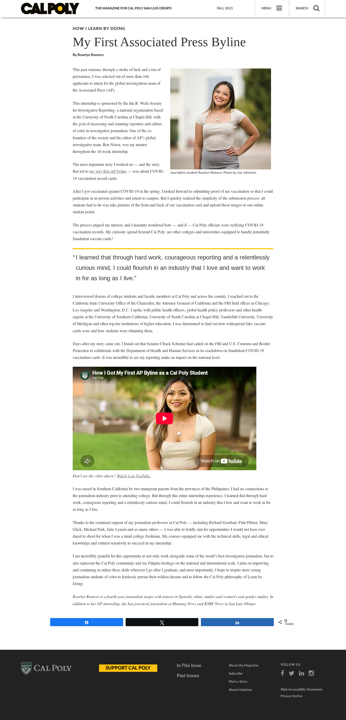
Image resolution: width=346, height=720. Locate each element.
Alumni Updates (240, 690)
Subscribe (236, 673)
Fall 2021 (225, 8)
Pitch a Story (238, 681)
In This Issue (189, 665)
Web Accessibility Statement (301, 689)
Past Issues (188, 676)
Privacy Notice (291, 696)
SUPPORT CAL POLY (128, 668)
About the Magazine (243, 665)
